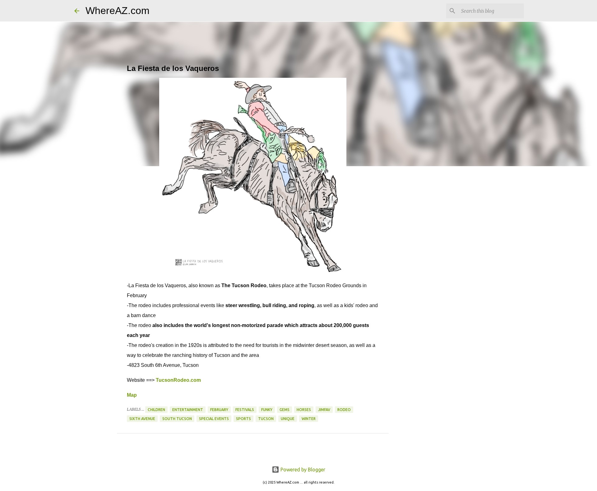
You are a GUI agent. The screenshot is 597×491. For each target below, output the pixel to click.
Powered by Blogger (302, 469)
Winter (309, 419)
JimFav (324, 410)
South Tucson (177, 419)
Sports (243, 419)
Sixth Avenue (142, 419)
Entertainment (187, 410)
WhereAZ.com (118, 10)
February (219, 410)
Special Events (214, 419)
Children (156, 410)
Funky (266, 410)
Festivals (244, 410)
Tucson (266, 419)
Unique (287, 419)
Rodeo (344, 410)
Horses (304, 410)
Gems (284, 410)
